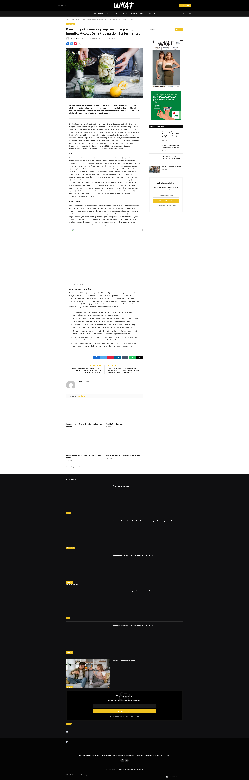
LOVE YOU (70, 687)
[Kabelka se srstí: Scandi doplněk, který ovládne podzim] (84, 411)
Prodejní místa (138, 769)
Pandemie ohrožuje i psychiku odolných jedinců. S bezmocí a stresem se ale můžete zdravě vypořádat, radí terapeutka (123, 370)
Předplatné (185, 5)
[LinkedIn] (59, 120)
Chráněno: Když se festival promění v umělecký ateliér (170, 146)
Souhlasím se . (125, 716)
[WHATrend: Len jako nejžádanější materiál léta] (124, 442)
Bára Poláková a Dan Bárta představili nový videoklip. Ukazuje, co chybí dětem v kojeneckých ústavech (86, 370)
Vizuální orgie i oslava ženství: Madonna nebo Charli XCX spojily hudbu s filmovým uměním (172, 135)
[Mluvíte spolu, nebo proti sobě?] (154, 169)
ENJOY (116, 13)
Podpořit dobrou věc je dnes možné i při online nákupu (83, 457)
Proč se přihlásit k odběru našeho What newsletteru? (124, 700)
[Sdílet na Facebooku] (67, 43)
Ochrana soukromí (126, 769)
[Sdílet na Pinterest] (75, 43)
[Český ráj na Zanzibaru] (124, 411)
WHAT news (70, 24)
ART (108, 13)
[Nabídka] (59, 13)
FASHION (151, 13)
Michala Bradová (75, 38)
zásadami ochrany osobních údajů (129, 716)
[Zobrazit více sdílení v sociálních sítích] (79, 43)
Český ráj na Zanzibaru (114, 424)
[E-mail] (59, 130)
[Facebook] (59, 111)
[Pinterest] (59, 125)
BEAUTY (134, 13)
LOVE (124, 13)
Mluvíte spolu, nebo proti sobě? (172, 167)
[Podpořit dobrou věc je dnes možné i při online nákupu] (84, 442)
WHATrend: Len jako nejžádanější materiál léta (123, 455)
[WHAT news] (124, 5)
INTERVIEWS (99, 13)
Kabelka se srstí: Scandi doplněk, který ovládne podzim (84, 425)
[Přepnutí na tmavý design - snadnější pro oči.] (183, 13)
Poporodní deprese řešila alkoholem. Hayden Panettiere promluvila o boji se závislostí (144, 521)
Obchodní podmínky (112, 769)
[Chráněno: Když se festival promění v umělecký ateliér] (154, 148)
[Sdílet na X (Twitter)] (71, 43)
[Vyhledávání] (187, 13)
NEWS (142, 13)
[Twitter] (59, 116)
